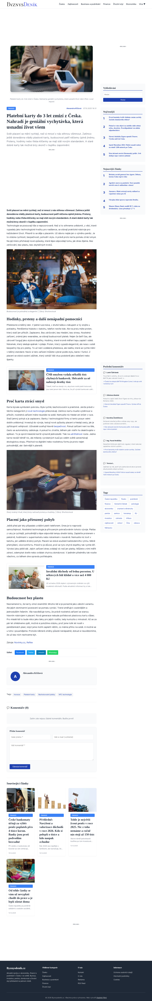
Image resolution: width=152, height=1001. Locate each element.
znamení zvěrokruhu (125, 509)
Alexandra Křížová (73, 108)
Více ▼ (142, 4)
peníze (107, 513)
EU (136, 513)
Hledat (122, 100)
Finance (106, 4)
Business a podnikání (90, 4)
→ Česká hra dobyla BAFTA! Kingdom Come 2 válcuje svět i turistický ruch (122, 383)
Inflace (128, 518)
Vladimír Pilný (101, 998)
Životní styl (118, 4)
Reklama (81, 980)
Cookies (117, 980)
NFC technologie (65, 694)
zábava (137, 523)
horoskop (127, 513)
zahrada (119, 518)
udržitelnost (76, 434)
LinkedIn (41, 652)
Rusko (123, 499)
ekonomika (109, 509)
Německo (108, 528)
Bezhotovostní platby (46, 694)
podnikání (134, 499)
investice (108, 518)
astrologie (135, 504)
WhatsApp (53, 652)
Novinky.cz (19, 642)
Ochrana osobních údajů (123, 972)
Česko (62, 4)
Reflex (30, 642)
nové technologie (36, 411)
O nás (80, 976)
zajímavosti (109, 523)
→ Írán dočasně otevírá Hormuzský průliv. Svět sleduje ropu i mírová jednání (121, 428)
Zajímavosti (73, 4)
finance (107, 504)
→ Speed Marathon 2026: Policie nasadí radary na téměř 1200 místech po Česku (121, 473)
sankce (117, 513)
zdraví (119, 523)
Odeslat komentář (19, 767)
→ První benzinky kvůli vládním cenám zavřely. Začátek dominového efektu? (121, 451)
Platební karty (29, 694)
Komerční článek (120, 504)
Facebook (20, 652)
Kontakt (81, 972)
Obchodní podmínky (121, 976)
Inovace (17, 694)
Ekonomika (131, 4)
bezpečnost (60, 426)
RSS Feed (81, 983)
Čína (128, 523)
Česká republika (111, 499)
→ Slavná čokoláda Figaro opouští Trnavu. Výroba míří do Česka (122, 405)
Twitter (30, 652)
